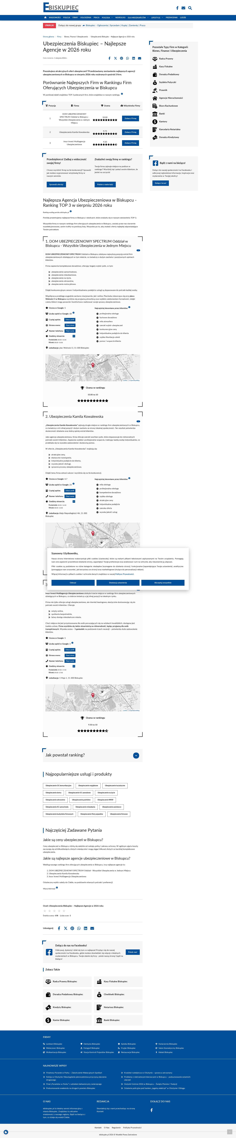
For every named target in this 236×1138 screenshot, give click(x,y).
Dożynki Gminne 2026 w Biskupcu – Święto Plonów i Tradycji (150, 1084)
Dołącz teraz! (160, 183)
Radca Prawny (166, 59)
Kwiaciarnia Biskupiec (168, 1044)
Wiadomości (55, 18)
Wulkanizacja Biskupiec (56, 1052)
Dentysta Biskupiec (92, 1044)
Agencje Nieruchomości (171, 98)
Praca (96, 18)
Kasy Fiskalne (166, 67)
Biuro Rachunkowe (168, 106)
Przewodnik (172, 18)
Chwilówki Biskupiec (114, 994)
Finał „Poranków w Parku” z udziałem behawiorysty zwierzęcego (74, 1084)
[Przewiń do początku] (229, 1131)
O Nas (106, 1128)
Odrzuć (73, 583)
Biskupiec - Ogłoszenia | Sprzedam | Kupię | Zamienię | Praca (115, 25)
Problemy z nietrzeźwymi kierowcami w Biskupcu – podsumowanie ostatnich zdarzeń (157, 1078)
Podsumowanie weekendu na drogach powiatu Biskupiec (70, 1088)
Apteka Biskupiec (128, 1044)
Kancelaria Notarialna (169, 129)
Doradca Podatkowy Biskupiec (68, 994)
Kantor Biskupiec (61, 1020)
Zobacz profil (70, 319)
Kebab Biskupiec (166, 1052)
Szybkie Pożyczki (167, 82)
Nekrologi (120, 18)
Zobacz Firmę (130, 118)
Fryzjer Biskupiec (128, 1048)
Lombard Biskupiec (54, 1044)
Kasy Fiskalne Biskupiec (115, 981)
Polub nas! (132, 952)
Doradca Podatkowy (169, 74)
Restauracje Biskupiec (130, 1052)
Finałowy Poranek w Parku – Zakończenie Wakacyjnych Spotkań (74, 1073)
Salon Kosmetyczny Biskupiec (171, 1048)
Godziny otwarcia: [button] (57, 336)
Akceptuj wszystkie (162, 583)
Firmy (75, 18)
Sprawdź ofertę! (56, 184)
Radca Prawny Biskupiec (65, 981)
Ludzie (183, 18)
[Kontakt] (183, 8)
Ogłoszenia (85, 18)
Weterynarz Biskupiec (55, 1048)
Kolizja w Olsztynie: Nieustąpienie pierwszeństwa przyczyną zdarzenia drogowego (76, 1078)
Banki (162, 114)
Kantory (163, 122)
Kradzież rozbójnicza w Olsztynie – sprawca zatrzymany (148, 1073)
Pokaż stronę (70, 325)
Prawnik (163, 90)
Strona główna (48, 37)
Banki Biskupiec (112, 1020)
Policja (66, 18)
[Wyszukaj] (190, 8)
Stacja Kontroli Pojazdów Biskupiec (99, 1052)
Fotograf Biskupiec (92, 1048)
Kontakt (100, 1111)
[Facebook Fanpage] (177, 8)
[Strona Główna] (45, 18)
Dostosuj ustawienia (118, 583)
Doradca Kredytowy (169, 137)
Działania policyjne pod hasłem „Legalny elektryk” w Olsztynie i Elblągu (154, 1088)
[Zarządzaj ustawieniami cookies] (6, 1132)
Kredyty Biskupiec (62, 1007)
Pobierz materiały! (105, 184)
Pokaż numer (70, 331)
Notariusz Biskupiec (114, 1007)
